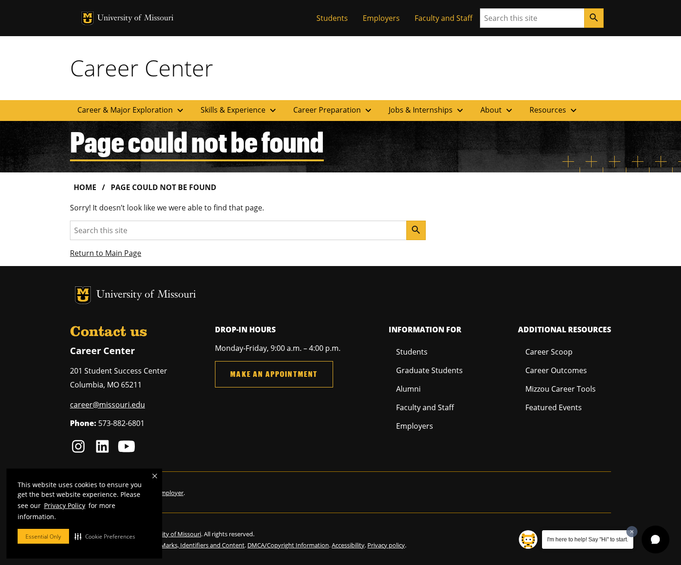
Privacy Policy (64, 505)
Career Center (141, 67)
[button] (105, 536)
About (497, 110)
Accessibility (348, 545)
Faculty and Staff (444, 18)
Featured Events (553, 407)
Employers (381, 18)
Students (332, 18)
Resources (554, 110)
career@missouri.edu (107, 405)
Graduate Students (429, 370)
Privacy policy (386, 545)
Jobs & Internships (427, 110)
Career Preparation (333, 110)
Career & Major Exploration (131, 110)
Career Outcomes (556, 370)
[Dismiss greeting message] (631, 531)
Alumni (408, 389)
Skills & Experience (239, 110)
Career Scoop (549, 352)
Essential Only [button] (43, 536)
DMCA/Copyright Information (288, 545)
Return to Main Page (105, 253)
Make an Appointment (274, 373)
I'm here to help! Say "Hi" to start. (587, 539)
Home (85, 187)
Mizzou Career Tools (560, 389)
